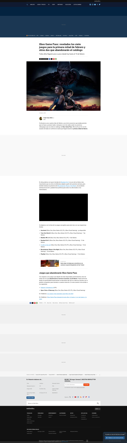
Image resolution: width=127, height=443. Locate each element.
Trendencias (83, 415)
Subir (96, 408)
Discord (90, 4)
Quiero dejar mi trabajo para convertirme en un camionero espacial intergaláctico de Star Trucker (72, 264)
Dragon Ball (29, 388)
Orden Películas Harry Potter (90, 374)
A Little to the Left (46, 245)
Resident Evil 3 (65, 182)
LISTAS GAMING (77, 4)
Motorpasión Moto (73, 417)
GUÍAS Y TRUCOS (41, 4)
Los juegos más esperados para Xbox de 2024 (60, 293)
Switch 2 (52, 35)
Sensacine (51, 415)
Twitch (83, 397)
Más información (65, 441)
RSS (81, 397)
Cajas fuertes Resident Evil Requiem (76, 374)
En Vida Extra (63, 261)
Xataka (28, 415)
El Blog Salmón (94, 415)
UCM (76, 35)
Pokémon (80, 35)
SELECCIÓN (68, 4)
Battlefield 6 (54, 392)
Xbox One (49, 302)
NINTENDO (60, 4)
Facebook (49, 59)
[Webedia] (97, 1)
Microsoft (72, 302)
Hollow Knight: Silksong (55, 389)
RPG (37, 35)
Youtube (95, 4)
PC (48, 4)
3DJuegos (40, 415)
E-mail (56, 59)
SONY (53, 4)
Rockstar (47, 35)
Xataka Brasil (29, 433)
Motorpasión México (74, 431)
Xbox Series (55, 302)
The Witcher (86, 35)
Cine (28, 383)
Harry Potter (71, 35)
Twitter (97, 4)
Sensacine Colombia (52, 433)
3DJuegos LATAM (41, 431)
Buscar (98, 403)
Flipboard (100, 4)
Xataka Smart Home (30, 421)
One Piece (65, 35)
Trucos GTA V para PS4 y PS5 (41, 374)
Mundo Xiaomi (29, 422)
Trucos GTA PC (52, 374)
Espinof (50, 417)
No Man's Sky (43, 388)
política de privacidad (81, 387)
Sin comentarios (44, 58)
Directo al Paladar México (62, 432)
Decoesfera (83, 417)
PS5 (53, 386)
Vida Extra (39, 417)
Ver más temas (30, 397)
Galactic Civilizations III (47, 287)
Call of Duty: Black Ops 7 (31, 393)
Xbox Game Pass (64, 302)
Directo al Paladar (62, 415)
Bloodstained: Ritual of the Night (67, 186)
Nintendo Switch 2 (31, 386)
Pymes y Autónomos (96, 417)
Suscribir (86, 384)
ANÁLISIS (32, 4)
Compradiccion (84, 419)
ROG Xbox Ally (58, 35)
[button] (48, 118)
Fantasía (42, 35)
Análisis (41, 383)
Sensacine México (52, 431)
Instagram (92, 4)
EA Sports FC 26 (43, 392)
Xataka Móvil (29, 417)
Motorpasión (72, 415)
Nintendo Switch (56, 383)
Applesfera (29, 419)
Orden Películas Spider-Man (62, 374)
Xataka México (29, 431)
